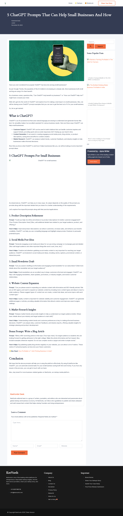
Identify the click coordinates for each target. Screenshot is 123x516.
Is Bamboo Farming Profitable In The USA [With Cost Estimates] (99, 79)
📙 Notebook (89, 3)
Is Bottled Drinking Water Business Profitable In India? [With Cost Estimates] (100, 104)
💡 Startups (78, 3)
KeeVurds (12, 473)
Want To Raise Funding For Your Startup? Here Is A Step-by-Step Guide (99, 139)
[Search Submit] (90, 46)
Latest (13, 23)
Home (70, 3)
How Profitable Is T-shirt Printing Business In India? (35, 351)
